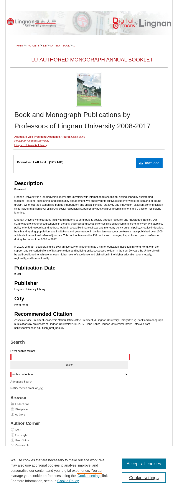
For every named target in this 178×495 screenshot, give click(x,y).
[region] (89, 470)
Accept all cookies (144, 463)
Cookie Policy (68, 481)
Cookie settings (89, 476)
